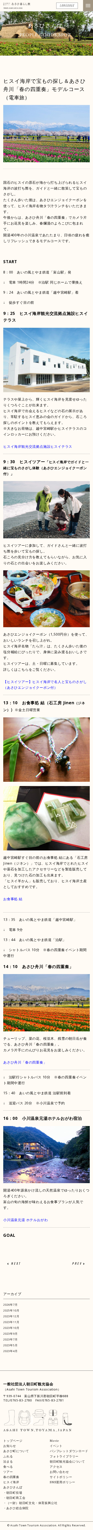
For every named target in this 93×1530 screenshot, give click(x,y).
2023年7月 (10, 1339)
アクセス (56, 1467)
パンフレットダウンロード (69, 1451)
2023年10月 (11, 1328)
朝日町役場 (14, 1493)
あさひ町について (16, 1451)
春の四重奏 (11, 1477)
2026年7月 (10, 1305)
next (16, 1263)
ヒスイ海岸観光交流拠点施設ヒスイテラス (37, 446)
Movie (54, 1441)
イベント (56, 1446)
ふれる (8, 1456)
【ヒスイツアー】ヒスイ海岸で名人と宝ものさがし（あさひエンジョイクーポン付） (45, 684)
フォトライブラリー (64, 1456)
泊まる (8, 1461)
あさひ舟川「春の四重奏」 (25, 1062)
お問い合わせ (59, 1472)
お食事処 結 (12, 899)
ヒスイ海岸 (11, 1482)
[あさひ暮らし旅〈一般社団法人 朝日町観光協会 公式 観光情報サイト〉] (16, 5)
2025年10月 (11, 1310)
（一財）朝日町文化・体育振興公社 (31, 1503)
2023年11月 (11, 1322)
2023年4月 (10, 1351)
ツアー (8, 1472)
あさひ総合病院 (17, 1508)
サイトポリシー (61, 1477)
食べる (8, 1467)
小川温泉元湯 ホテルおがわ (25, 1219)
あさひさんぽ (12, 1487)
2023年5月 (10, 1345)
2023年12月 (11, 1316)
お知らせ (9, 1446)
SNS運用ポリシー (62, 1482)
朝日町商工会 (15, 1498)
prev (77, 1263)
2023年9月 (10, 1334)
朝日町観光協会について (67, 1461)
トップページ (12, 1441)
